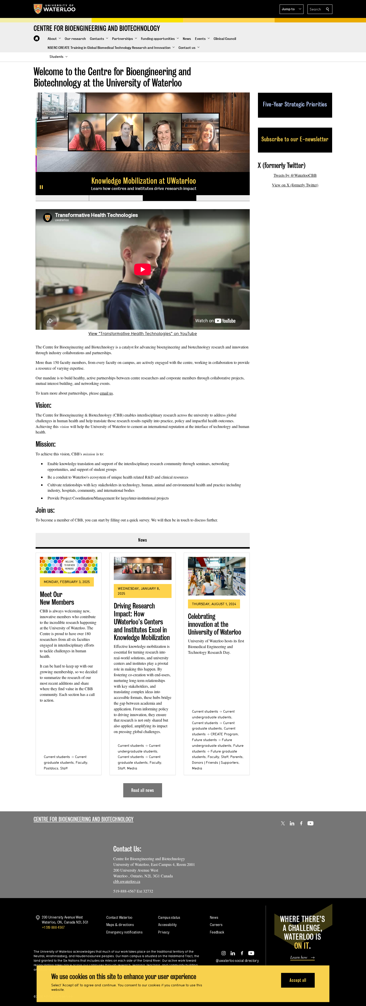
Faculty (81, 762)
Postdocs (51, 768)
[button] (291, 9)
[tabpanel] (143, 673)
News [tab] (142, 540)
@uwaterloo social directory (237, 960)
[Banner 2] (115, 198)
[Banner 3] (169, 198)
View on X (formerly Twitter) (295, 184)
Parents (236, 757)
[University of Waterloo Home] (55, 9)
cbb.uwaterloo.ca (126, 881)
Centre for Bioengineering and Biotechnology (83, 819)
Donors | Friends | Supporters (215, 762)
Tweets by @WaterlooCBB (295, 175)
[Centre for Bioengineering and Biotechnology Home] (37, 38)
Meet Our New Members (57, 598)
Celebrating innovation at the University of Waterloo (214, 624)
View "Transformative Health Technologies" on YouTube (142, 333)
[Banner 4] (223, 198)
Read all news (142, 790)
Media (132, 768)
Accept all (298, 980)
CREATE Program (224, 734)
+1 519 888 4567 (53, 927)
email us (106, 393)
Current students (57, 757)
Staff (63, 768)
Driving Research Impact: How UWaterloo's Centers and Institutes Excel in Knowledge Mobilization (142, 621)
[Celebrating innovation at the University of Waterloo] (216, 576)
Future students (204, 740)
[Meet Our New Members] (68, 565)
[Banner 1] (62, 198)
